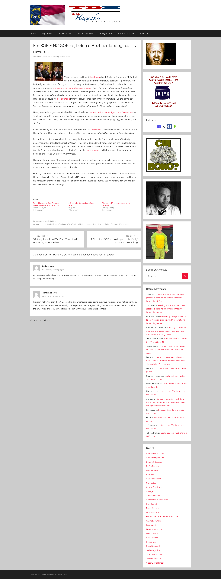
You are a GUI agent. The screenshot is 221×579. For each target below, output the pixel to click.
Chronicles (151, 483)
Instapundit (151, 525)
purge (89, 224)
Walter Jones (124, 224)
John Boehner (60, 224)
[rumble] (175, 126)
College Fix (151, 491)
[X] (164, 126)
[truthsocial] (159, 126)
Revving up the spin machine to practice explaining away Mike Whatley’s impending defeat (166, 297)
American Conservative (156, 453)
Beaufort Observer (154, 462)
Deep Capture (152, 508)
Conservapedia (153, 495)
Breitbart (150, 474)
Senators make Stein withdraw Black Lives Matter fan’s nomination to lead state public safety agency (165, 360)
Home (33, 33)
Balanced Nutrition (126, 33)
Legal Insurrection (154, 529)
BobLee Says (152, 470)
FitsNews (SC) (152, 512)
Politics (53, 221)
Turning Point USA (154, 559)
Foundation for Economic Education (162, 516)
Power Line (151, 542)
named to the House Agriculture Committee (111, 112)
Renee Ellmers (98, 224)
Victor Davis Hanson (155, 563)
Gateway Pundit (153, 521)
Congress (40, 221)
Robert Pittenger (111, 224)
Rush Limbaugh (153, 546)
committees (41, 224)
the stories (94, 77)
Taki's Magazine (153, 550)
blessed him (97, 129)
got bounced (63, 99)
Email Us (144, 33)
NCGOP (70, 224)
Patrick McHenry (79, 224)
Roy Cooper (47, 33)
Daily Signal (151, 504)
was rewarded (94, 150)
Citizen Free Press (154, 487)
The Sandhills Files (85, 33)
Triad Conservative (154, 554)
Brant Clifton (65, 57)
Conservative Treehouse (157, 500)
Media (47, 221)
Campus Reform (153, 479)
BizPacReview (152, 466)
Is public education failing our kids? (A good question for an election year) (165, 349)
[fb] (169, 126)
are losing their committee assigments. (72, 88)
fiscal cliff (50, 224)
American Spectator (155, 458)
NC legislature (105, 33)
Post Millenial (152, 537)
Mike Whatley (64, 33)
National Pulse (152, 533)
